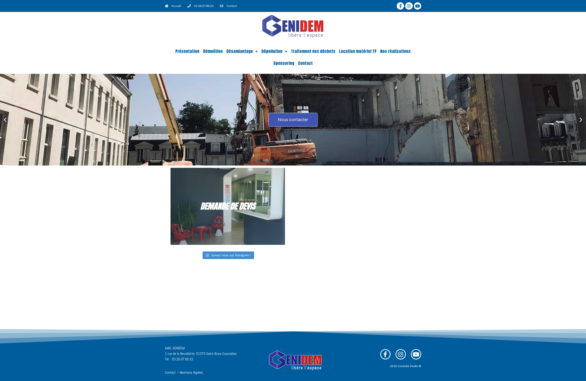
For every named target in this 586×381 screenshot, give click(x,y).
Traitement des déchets (313, 51)
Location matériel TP (358, 51)
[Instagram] (408, 6)
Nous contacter (293, 119)
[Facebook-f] (400, 6)
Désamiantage (239, 51)
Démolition (213, 51)
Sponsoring (283, 63)
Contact (305, 63)
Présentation (187, 51)
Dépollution (271, 51)
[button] (289, 162)
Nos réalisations (395, 51)
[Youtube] (417, 6)
